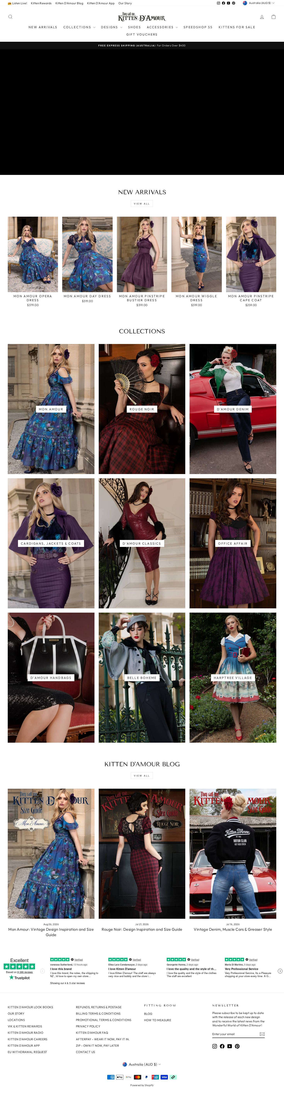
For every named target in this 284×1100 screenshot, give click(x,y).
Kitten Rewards (41, 3)
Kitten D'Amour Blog (69, 3)
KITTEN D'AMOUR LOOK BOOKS (30, 1007)
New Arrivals (43, 27)
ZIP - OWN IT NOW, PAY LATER (97, 1045)
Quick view (33, 288)
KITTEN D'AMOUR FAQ (92, 1032)
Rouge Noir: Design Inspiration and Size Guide (142, 929)
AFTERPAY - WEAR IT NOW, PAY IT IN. (103, 1039)
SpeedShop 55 (198, 27)
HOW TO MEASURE (157, 1020)
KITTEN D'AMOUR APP (24, 1045)
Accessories (161, 27)
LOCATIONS (16, 1020)
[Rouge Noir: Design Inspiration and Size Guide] (142, 854)
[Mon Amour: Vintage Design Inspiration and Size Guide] (51, 854)
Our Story (125, 3)
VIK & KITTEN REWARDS (25, 1026)
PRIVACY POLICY (88, 1026)
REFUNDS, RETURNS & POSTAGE (99, 1007)
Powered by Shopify (141, 1085)
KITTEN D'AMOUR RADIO (25, 1032)
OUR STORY (16, 1013)
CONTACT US (85, 1052)
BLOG (148, 1014)
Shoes (134, 27)
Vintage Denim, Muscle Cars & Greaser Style (233, 929)
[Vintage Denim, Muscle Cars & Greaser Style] (233, 854)
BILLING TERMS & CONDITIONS (98, 1013)
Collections (77, 27)
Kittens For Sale (237, 27)
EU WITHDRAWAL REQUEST (27, 1052)
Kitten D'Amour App (101, 3)
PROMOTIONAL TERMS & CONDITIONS (103, 1020)
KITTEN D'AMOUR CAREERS (27, 1039)
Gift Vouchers (142, 34)
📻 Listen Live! (17, 3)
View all (142, 203)
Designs (110, 27)
